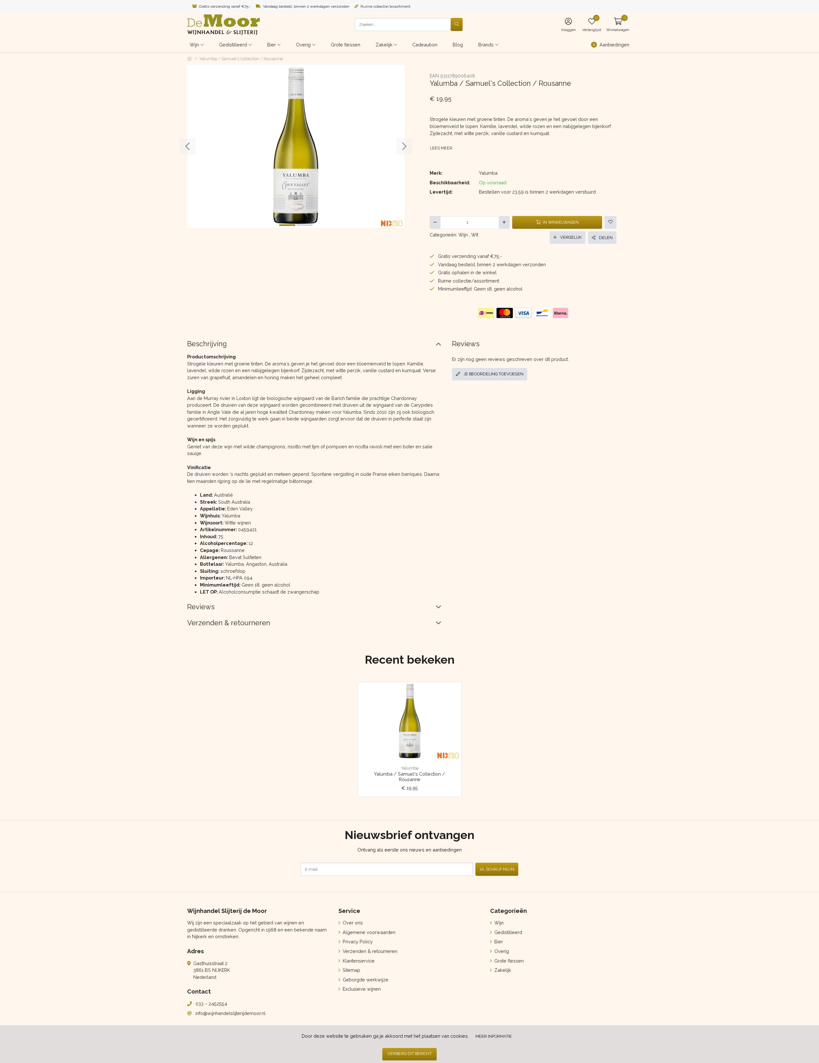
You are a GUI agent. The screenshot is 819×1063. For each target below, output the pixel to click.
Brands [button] (486, 44)
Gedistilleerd (507, 932)
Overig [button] (303, 44)
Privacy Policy (357, 941)
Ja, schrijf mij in (496, 869)
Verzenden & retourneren (369, 951)
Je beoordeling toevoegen (493, 374)
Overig (501, 951)
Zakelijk (502, 970)
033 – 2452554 (211, 1003)
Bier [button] (271, 44)
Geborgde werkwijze (364, 979)
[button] (618, 24)
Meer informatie (493, 1036)
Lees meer (441, 148)
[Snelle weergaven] (451, 692)
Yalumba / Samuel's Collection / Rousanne (409, 776)
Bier (498, 941)
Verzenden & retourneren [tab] (228, 623)
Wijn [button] (194, 44)
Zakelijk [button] (384, 44)
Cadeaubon (424, 44)
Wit (474, 234)
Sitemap (350, 970)
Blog (458, 44)
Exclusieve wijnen (361, 989)
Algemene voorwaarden (368, 932)
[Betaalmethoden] (486, 313)
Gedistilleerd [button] (233, 44)
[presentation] (187, 146)
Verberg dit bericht (409, 1053)
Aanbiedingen (614, 44)
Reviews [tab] (201, 607)
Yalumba (488, 173)
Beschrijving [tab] (207, 344)
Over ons (352, 922)
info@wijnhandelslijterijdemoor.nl (230, 1013)
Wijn (463, 234)
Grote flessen (345, 44)
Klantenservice (358, 960)
